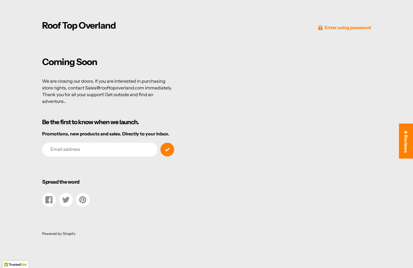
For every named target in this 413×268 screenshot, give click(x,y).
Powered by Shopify (59, 234)
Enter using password (348, 27)
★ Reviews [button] (406, 141)
